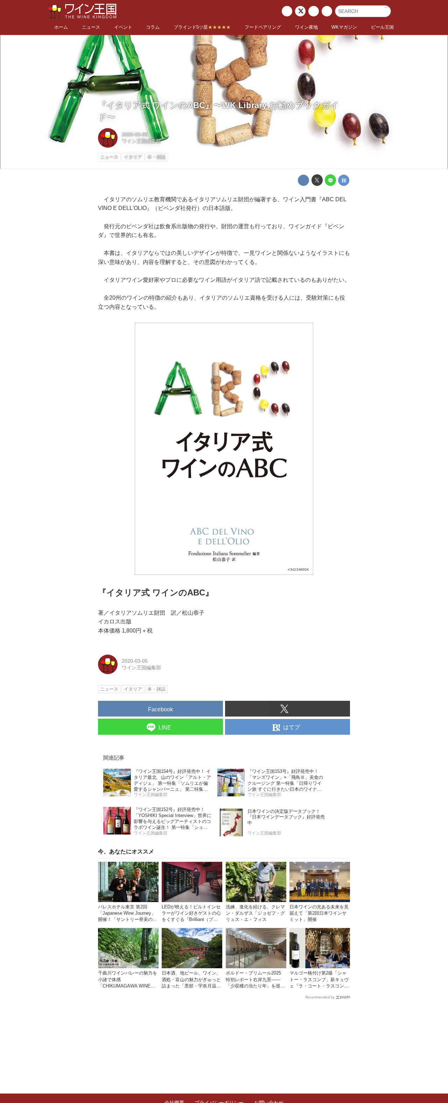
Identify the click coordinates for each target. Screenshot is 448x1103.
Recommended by (320, 997)
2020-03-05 (135, 134)
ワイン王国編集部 (141, 141)
